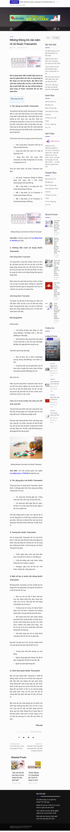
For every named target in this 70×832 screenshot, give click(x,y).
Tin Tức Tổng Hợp (50, 124)
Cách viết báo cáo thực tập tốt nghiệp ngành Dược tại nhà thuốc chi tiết (57, 268)
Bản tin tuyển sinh (50, 101)
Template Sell (25, 827)
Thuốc (11, 36)
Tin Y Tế (47, 127)
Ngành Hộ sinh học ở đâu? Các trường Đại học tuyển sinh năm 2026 (52, 61)
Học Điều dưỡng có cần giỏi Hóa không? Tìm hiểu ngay (52, 53)
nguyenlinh (51, 355)
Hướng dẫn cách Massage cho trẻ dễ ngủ (34, 2)
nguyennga (55, 418)
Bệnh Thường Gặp (50, 108)
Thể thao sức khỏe (50, 118)
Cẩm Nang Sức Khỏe (51, 111)
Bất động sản (49, 105)
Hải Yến (13, 47)
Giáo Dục (48, 114)
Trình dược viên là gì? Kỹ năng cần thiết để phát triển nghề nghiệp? (52, 87)
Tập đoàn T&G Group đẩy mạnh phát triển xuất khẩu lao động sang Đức (34, 748)
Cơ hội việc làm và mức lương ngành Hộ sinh (17, 747)
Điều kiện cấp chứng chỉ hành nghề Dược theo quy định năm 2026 (52, 79)
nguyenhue (55, 370)
